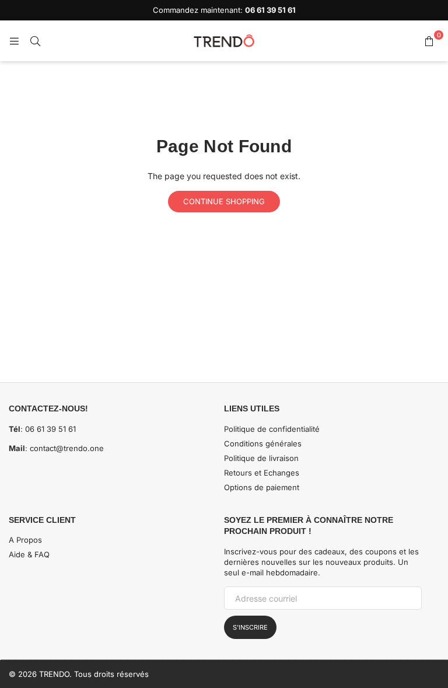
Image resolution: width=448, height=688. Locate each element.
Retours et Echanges (261, 472)
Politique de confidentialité (272, 429)
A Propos (25, 539)
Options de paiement (261, 487)
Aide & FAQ (29, 554)
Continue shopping (224, 201)
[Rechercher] (35, 41)
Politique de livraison (261, 458)
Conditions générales (263, 443)
